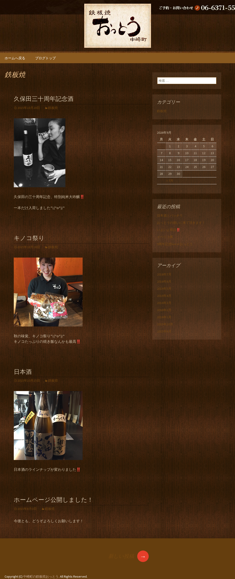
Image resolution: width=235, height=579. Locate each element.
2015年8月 (164, 331)
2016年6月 (164, 281)
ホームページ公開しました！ (53, 499)
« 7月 (169, 181)
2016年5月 (164, 289)
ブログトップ (45, 58)
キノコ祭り (29, 238)
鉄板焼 (53, 108)
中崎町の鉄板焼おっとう (41, 576)
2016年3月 (164, 303)
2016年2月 (164, 310)
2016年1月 (164, 317)
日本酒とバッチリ (170, 215)
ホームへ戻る (15, 58)
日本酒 (23, 371)
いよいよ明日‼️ (168, 230)
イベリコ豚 (165, 237)
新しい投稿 (127, 556)
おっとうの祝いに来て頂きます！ (181, 223)
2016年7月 (164, 274)
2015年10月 (165, 324)
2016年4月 (164, 296)
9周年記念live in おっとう (175, 244)
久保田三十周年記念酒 (43, 98)
